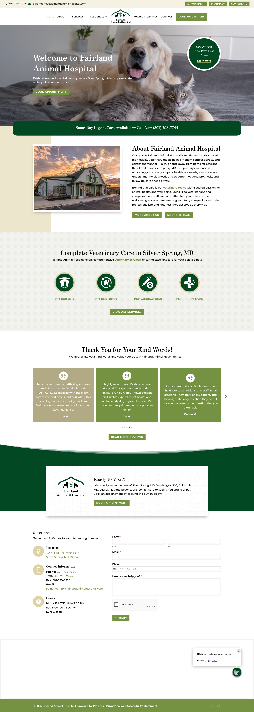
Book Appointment (191, 16)
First (114, 546)
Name (116, 536)
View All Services (127, 311)
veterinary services (128, 259)
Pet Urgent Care (189, 299)
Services (78, 16)
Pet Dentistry (106, 299)
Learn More (204, 60)
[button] (28, 396)
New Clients (239, 3)
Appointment (196, 3)
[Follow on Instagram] (218, 706)
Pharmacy (218, 3)
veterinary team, (174, 187)
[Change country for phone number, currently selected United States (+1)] (115, 569)
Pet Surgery (65, 299)
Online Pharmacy (146, 16)
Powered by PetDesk (90, 706)
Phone (116, 564)
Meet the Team (179, 214)
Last (170, 546)
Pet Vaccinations (148, 299)
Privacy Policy (115, 706)
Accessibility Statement (141, 706)
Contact (166, 16)
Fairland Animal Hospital (50, 78)
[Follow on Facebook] (212, 706)
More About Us (147, 214)
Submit (121, 618)
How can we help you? (127, 576)
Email (116, 551)
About (61, 16)
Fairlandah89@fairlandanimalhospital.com (74, 588)
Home (50, 16)
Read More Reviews (127, 437)
